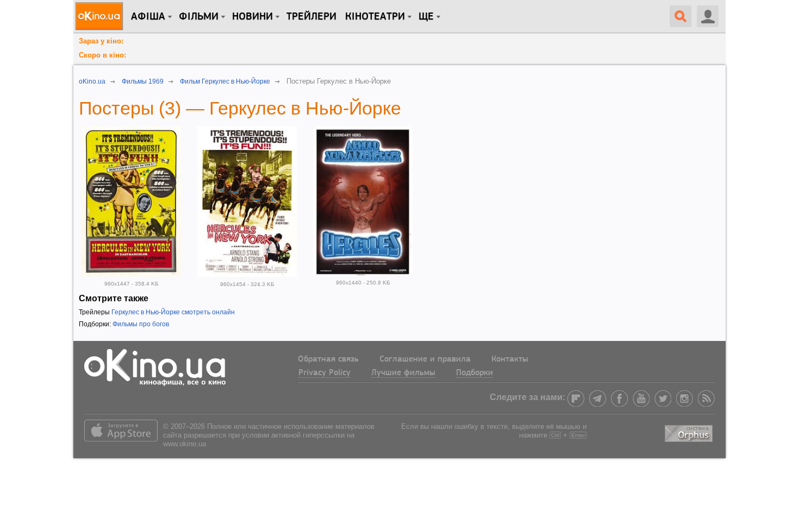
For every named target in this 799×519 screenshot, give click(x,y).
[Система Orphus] (690, 431)
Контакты (509, 359)
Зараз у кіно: (101, 41)
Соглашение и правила (425, 359)
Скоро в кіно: (102, 55)
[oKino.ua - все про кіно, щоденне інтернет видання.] (101, 16)
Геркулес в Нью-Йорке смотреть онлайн (173, 312)
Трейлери (311, 16)
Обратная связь (328, 359)
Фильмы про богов (141, 324)
